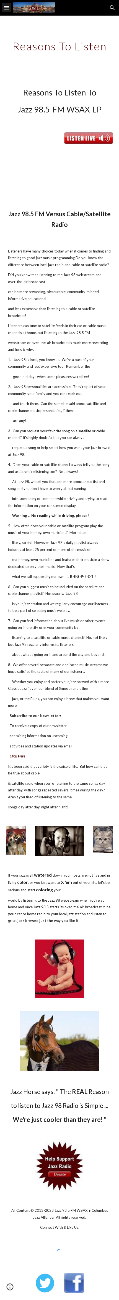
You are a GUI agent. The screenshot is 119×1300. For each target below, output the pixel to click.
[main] (59, 46)
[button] (6, 7)
